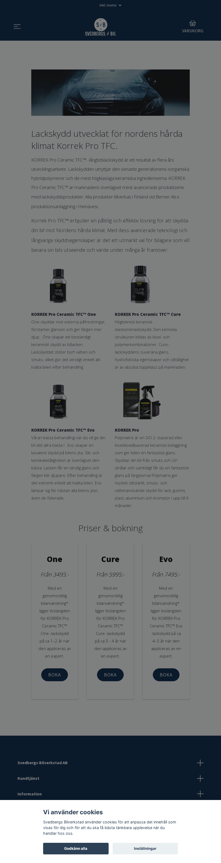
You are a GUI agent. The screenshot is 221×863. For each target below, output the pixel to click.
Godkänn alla (75, 848)
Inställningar (145, 848)
